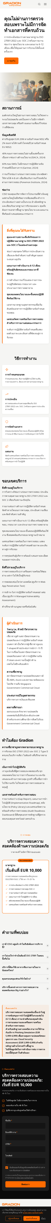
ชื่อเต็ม (8, 1120)
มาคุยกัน (11, 60)
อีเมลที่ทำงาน (11, 1132)
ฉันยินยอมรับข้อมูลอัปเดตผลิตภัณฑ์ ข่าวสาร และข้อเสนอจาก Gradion (27, 1169)
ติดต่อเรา (25, 1184)
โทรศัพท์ (8, 1155)
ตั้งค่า (43, 1218)
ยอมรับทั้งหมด (31, 1218)
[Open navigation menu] (45, 4)
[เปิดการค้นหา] (39, 4)
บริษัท (8, 1144)
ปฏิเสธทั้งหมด (13, 1218)
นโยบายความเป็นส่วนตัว (24, 1178)
